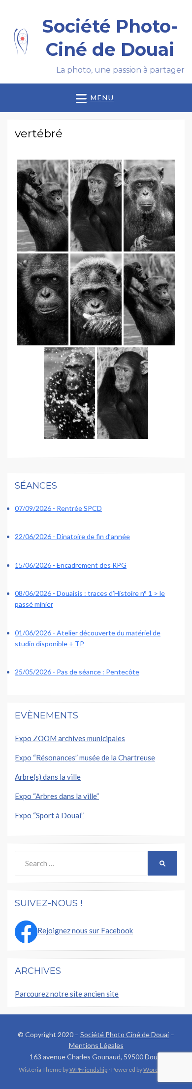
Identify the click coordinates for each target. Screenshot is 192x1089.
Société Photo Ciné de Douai (124, 1034)
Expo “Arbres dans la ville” (57, 796)
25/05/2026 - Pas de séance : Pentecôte (77, 672)
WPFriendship (88, 1069)
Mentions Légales (96, 1045)
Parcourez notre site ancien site (67, 993)
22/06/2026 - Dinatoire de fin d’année (72, 536)
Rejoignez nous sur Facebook (85, 930)
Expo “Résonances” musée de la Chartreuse (85, 757)
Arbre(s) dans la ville (48, 776)
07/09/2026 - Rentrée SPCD (58, 508)
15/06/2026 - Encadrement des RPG (71, 565)
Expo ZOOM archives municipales (70, 738)
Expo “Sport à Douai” (49, 815)
